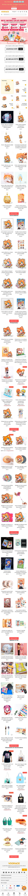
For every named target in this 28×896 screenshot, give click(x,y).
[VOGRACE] (5, 11)
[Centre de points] (26, 11)
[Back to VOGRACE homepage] (14, 863)
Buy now (14, 8)
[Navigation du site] (1, 14)
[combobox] (14, 14)
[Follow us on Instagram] (3, 872)
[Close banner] (26, 5)
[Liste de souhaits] (22, 11)
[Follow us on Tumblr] (19, 872)
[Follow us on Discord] (24, 872)
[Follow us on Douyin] (16, 872)
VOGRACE (5, 890)
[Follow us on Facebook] (6, 872)
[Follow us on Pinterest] (14, 872)
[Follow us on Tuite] (11, 872)
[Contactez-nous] (18, 11)
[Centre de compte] (24, 11)
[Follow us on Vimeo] (21, 872)
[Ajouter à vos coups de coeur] (11, 121)
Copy (20, 49)
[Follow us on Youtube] (9, 872)
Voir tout (14, 213)
